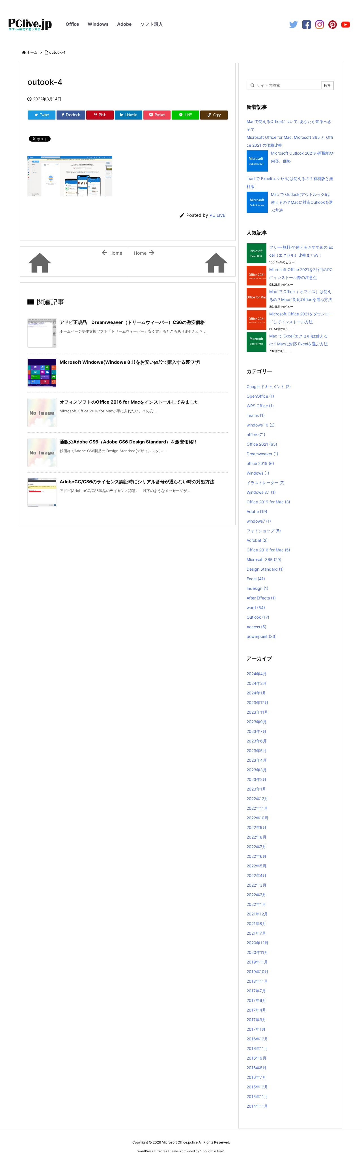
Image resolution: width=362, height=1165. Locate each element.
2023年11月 (257, 712)
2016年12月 (257, 1038)
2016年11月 (257, 1048)
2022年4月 (256, 875)
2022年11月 (257, 808)
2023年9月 (257, 721)
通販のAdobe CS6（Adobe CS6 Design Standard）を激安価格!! (128, 442)
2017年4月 (256, 1010)
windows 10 (261, 425)
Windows (98, 24)
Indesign (257, 588)
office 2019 (260, 463)
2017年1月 (256, 1029)
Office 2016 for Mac (268, 549)
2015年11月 (257, 1096)
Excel (256, 578)
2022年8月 (256, 837)
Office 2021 (262, 444)
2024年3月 (257, 683)
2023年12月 (257, 702)
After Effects (261, 598)
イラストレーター (266, 482)
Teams (256, 415)
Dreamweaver (262, 453)
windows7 (259, 521)
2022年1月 (256, 904)
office (256, 434)
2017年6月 (256, 1000)
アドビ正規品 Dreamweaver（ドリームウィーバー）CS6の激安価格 (132, 322)
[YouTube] (346, 24)
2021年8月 (256, 923)
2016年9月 (256, 1058)
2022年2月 (256, 894)
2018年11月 (257, 981)
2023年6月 (257, 741)
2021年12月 (257, 913)
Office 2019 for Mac (268, 501)
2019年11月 (257, 962)
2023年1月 (256, 789)
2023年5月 (257, 750)
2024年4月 (257, 673)
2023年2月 (256, 779)
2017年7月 (256, 990)
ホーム (32, 52)
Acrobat (257, 540)
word (256, 607)
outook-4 (57, 52)
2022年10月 (257, 817)
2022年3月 (256, 885)
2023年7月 (256, 731)
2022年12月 (257, 798)
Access (256, 626)
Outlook (258, 617)
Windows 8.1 (261, 492)
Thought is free (212, 1151)
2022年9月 (256, 827)
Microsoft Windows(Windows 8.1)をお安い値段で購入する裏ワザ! (130, 362)
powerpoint (262, 636)
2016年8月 (256, 1067)
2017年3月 (256, 1019)
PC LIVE (217, 215)
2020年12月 (257, 942)
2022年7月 (256, 846)
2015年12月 (257, 1086)
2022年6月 (256, 856)
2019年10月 (257, 971)
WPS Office (260, 405)
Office (72, 24)
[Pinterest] (332, 24)
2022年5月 (256, 865)
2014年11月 (257, 1106)
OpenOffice (260, 396)
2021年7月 (256, 933)
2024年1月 (256, 692)
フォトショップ (264, 530)
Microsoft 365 (264, 559)
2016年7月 (256, 1077)
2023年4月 (257, 760)
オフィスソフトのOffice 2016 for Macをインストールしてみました (129, 402)
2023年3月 (257, 769)
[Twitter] (293, 24)
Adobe (124, 24)
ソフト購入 (151, 24)
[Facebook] (306, 24)
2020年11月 (257, 952)
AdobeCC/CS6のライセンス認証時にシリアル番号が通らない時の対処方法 (137, 481)
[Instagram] (319, 24)
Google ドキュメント (269, 386)
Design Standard (265, 569)
